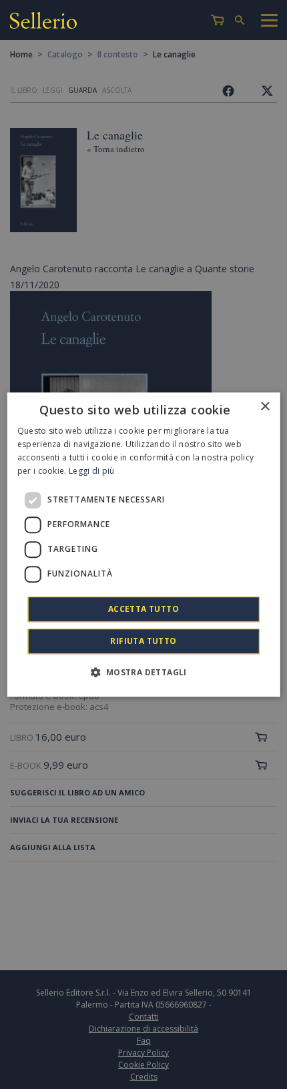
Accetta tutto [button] (143, 609)
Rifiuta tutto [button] (143, 641)
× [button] (265, 407)
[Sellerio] (43, 22)
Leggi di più (92, 470)
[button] (143, 672)
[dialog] (143, 544)
